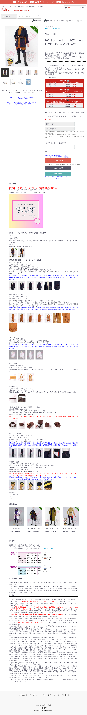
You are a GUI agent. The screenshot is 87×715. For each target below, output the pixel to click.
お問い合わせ (58, 173)
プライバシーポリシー (40, 695)
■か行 (46, 28)
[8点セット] (67, 99)
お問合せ (49, 20)
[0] (66, 7)
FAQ (30, 695)
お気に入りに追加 (58, 168)
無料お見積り (38, 20)
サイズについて (22, 695)
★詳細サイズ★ (48, 548)
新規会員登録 (60, 20)
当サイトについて (53, 695)
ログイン (82, 20)
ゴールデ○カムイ (56, 28)
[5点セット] (67, 89)
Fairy (15, 10)
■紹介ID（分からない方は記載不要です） (57, 143)
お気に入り (72, 20)
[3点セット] (67, 80)
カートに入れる (58, 160)
